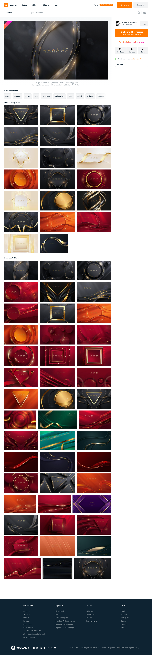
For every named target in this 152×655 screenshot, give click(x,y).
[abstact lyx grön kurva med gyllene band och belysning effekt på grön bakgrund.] (57, 420)
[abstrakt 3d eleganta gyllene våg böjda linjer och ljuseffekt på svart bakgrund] (54, 243)
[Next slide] (107, 96)
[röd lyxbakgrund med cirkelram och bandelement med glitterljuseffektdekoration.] (21, 546)
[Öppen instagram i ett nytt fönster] (37, 648)
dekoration (59, 96)
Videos (34, 5)
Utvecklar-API (28, 627)
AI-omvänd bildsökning (32, 631)
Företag (26, 621)
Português (125, 618)
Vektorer (13, 5)
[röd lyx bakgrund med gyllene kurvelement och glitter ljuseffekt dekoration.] (57, 377)
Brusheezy (27, 611)
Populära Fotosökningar (64, 624)
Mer (56, 5)
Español (124, 614)
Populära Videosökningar (64, 627)
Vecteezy (26, 614)
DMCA (57, 614)
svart (7, 96)
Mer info (120, 64)
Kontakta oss (90, 614)
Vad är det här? (136, 59)
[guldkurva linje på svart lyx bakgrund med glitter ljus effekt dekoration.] (57, 292)
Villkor (103, 648)
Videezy (26, 618)
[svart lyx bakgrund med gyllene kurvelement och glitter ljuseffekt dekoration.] (94, 200)
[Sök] (138, 12)
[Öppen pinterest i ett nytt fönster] (44, 648)
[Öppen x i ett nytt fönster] (52, 648)
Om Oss (89, 618)
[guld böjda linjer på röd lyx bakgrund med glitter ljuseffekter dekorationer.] (94, 136)
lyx (36, 96)
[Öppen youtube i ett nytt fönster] (55, 648)
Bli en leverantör (92, 621)
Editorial (46, 5)
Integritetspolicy (113, 648)
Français (124, 624)
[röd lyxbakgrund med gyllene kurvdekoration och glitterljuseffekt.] (95, 420)
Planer (96, 5)
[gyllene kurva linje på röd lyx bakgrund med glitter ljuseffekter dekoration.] (94, 222)
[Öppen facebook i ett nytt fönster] (34, 648)
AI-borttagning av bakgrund (34, 634)
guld (70, 96)
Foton (24, 5)
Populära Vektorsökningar (65, 621)
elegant (101, 96)
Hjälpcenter (90, 611)
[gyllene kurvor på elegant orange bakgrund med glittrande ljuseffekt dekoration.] (94, 483)
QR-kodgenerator (29, 637)
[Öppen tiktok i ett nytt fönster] (48, 648)
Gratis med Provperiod (131, 33)
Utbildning (27, 624)
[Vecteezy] (6, 5)
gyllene (90, 96)
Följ (144, 25)
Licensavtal (59, 611)
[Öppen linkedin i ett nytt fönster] (41, 648)
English (123, 611)
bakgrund (46, 96)
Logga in (140, 5)
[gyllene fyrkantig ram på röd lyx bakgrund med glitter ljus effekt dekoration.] (57, 356)
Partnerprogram (61, 618)
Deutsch (124, 621)
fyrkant (17, 96)
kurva (27, 96)
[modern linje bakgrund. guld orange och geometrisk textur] (57, 546)
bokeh (79, 96)
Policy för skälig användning (129, 648)
